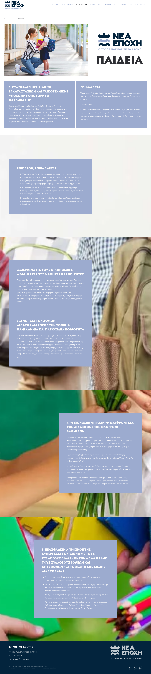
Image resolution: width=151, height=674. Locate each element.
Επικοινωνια (141, 4)
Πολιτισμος (96, 4)
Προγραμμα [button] (81, 4)
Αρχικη (55, 4)
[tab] (44, 73)
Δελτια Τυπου (111, 4)
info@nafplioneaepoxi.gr (20, 659)
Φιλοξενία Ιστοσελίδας (38, 668)
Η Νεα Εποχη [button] (67, 4)
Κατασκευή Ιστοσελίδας (18, 668)
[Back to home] (14, 5)
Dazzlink (51, 668)
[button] (8, 50)
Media (123, 4)
